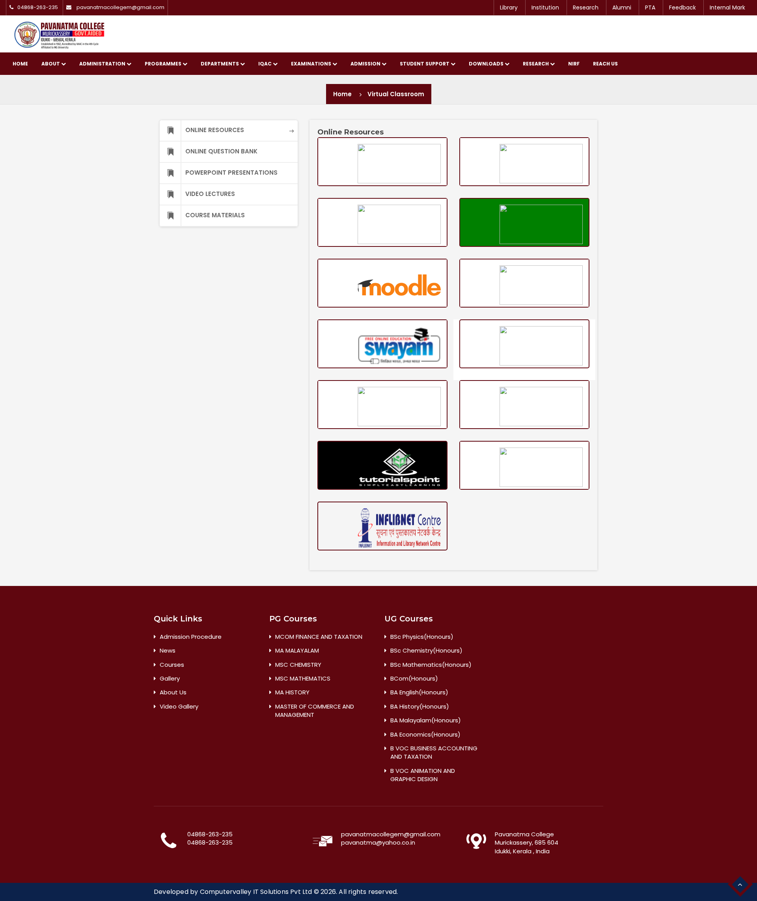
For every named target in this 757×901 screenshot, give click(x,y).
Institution (545, 7)
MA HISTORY (292, 692)
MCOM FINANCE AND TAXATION (318, 636)
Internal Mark (727, 7)
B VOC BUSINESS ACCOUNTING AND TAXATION (433, 752)
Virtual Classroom (395, 94)
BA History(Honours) (419, 706)
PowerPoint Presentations (231, 172)
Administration (103, 63)
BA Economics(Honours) (425, 734)
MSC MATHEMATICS (302, 678)
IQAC (265, 63)
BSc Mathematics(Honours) (431, 664)
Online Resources (214, 130)
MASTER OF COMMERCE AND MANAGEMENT (314, 710)
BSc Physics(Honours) (421, 636)
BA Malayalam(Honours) (425, 720)
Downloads (487, 63)
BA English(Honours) (419, 692)
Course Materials (215, 215)
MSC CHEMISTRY (298, 664)
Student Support (425, 63)
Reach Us (605, 63)
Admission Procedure (191, 636)
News (167, 650)
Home (20, 63)
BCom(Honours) (414, 678)
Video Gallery (179, 706)
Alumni (621, 7)
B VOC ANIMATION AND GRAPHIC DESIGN (422, 775)
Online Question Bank (221, 151)
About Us (173, 692)
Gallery (170, 678)
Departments (220, 63)
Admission (366, 63)
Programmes (164, 63)
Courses (172, 664)
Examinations (311, 63)
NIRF (574, 63)
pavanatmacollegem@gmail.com (120, 7)
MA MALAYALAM (297, 650)
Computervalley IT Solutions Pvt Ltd (256, 891)
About (51, 63)
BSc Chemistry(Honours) (426, 650)
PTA (650, 7)
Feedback (682, 7)
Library (509, 7)
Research (586, 7)
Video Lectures (210, 194)
